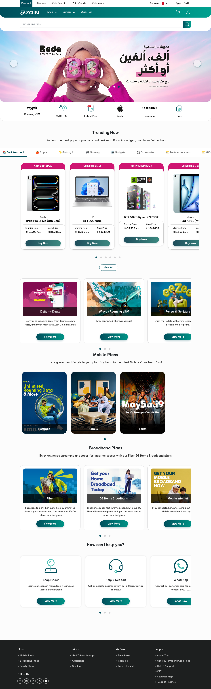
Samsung (150, 116)
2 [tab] (96, 87)
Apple (120, 116)
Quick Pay (86, 12)
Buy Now (43, 243)
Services (67, 12)
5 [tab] (110, 87)
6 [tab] (114, 87)
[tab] (13, 153)
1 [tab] (91, 87)
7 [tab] (119, 87)
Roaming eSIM (32, 114)
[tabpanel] (105, 63)
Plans (179, 116)
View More (50, 337)
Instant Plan (90, 116)
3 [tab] (100, 87)
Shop (50, 12)
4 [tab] (105, 87)
